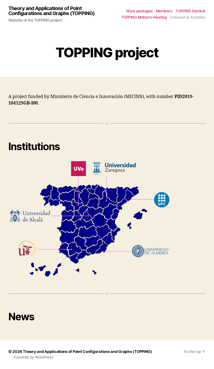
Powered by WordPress (33, 357)
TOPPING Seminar (191, 11)
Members (164, 11)
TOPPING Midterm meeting (144, 17)
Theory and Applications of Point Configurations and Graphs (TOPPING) (51, 11)
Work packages (139, 11)
